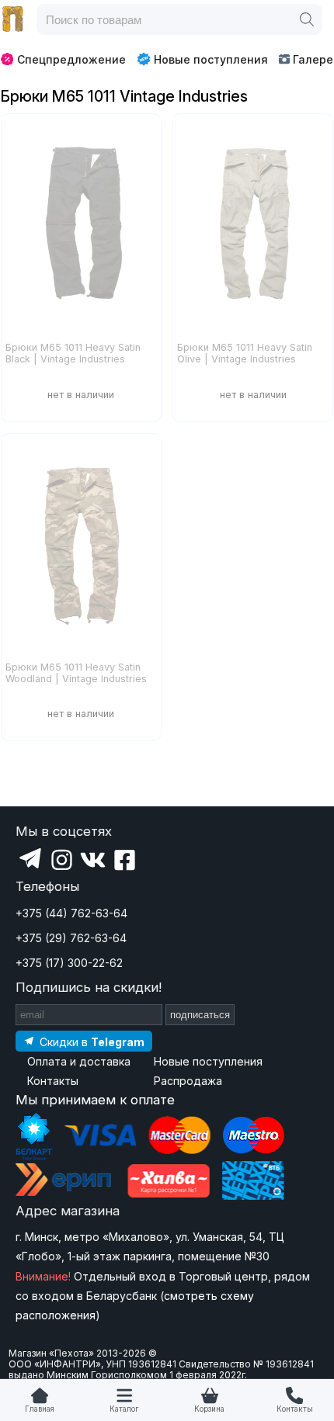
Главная (39, 1409)
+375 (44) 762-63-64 (71, 913)
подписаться (200, 1015)
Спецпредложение (71, 59)
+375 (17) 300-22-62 (69, 962)
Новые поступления (211, 59)
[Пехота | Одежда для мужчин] (13, 19)
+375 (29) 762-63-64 (71, 937)
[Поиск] (306, 19)
